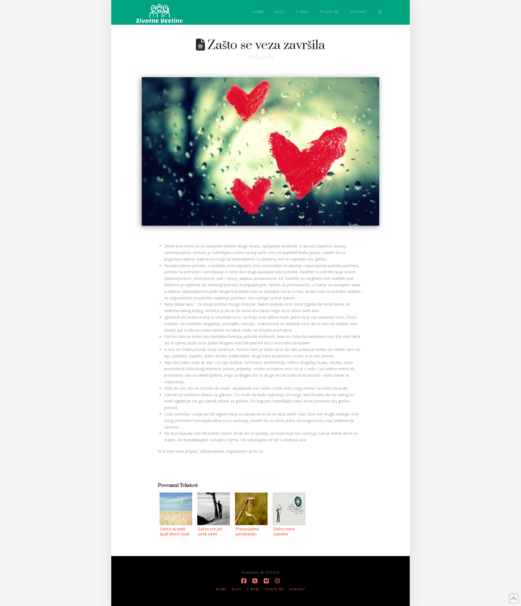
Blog (237, 589)
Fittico (273, 573)
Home (221, 589)
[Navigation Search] (380, 12)
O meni (253, 589)
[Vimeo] (266, 581)
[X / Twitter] (254, 581)
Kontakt (297, 589)
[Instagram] (277, 581)
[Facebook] (243, 581)
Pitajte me (274, 589)
